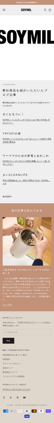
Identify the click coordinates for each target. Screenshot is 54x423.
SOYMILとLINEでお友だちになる (16, 389)
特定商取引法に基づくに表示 (14, 355)
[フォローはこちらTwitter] (10, 397)
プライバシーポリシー (12, 363)
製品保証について (10, 372)
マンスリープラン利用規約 (14, 376)
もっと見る (7, 304)
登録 (8, 341)
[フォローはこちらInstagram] (17, 397)
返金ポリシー (8, 368)
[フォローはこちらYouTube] (24, 397)
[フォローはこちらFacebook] (4, 397)
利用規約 (6, 359)
